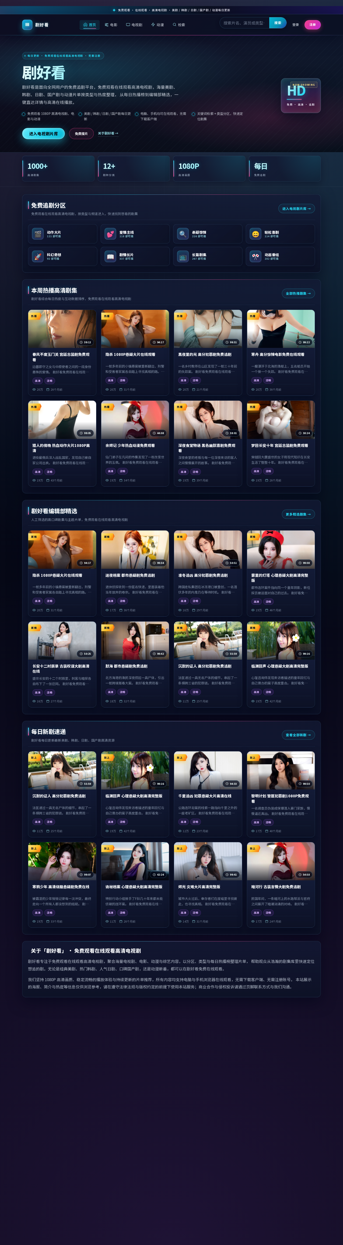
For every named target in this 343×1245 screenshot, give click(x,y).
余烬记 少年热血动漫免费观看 (130, 445)
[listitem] (62, 233)
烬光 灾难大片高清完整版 (199, 886)
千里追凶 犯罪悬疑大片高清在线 (204, 795)
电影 (113, 24)
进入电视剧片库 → (296, 208)
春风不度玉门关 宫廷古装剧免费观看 (60, 357)
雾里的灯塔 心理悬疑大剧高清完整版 (279, 578)
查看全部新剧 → (298, 734)
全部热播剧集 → (298, 293)
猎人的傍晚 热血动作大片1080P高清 (61, 448)
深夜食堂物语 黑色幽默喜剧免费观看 (206, 448)
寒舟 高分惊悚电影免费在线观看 (277, 354)
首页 (92, 24)
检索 (181, 24)
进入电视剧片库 (43, 133)
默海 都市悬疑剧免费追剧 (126, 665)
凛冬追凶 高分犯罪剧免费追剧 (203, 575)
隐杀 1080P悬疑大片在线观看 (130, 354)
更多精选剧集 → (298, 514)
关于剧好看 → (108, 133)
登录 (295, 24)
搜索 (277, 22)
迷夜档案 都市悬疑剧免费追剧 (130, 575)
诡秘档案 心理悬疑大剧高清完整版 (133, 886)
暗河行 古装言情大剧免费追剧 (276, 886)
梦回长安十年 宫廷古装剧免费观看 (279, 445)
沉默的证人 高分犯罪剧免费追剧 (204, 665)
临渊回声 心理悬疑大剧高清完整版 (279, 665)
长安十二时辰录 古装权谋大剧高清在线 (60, 668)
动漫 (160, 24)
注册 (312, 24)
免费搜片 (81, 133)
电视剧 (137, 24)
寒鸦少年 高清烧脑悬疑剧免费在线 (60, 886)
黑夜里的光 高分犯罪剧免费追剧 (204, 354)
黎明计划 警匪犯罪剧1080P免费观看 (280, 798)
